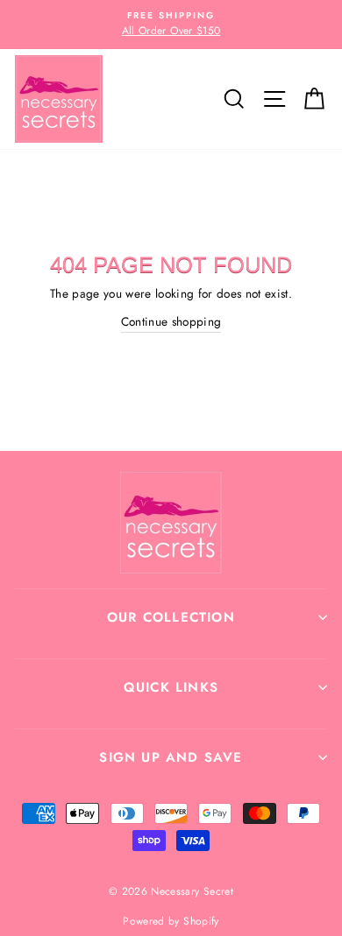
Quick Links (171, 687)
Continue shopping (171, 321)
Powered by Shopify (170, 921)
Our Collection (171, 617)
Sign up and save (170, 757)
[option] (171, 24)
